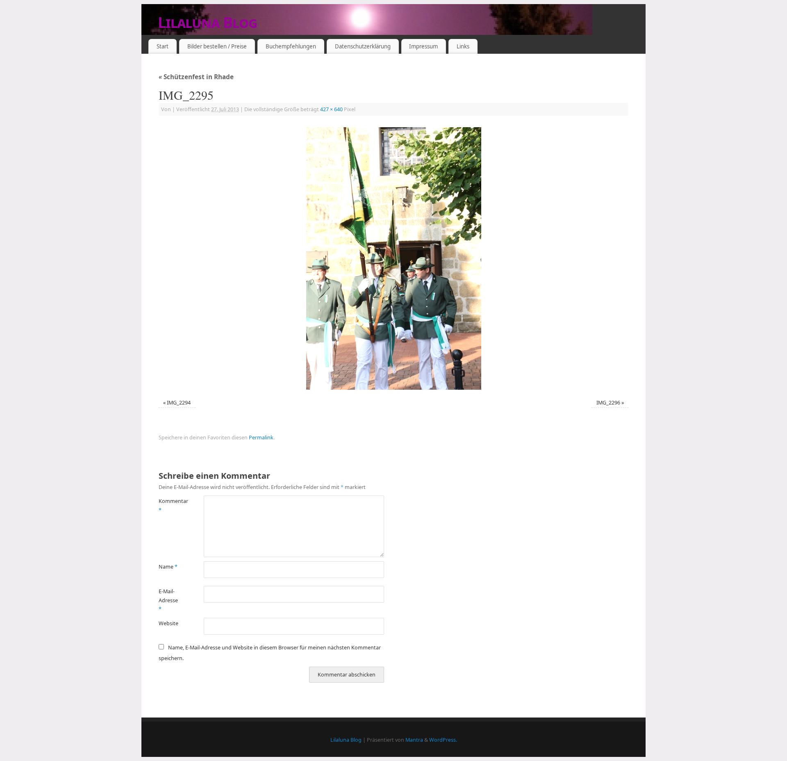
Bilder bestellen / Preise (217, 46)
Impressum (423, 46)
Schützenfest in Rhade (196, 77)
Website (168, 623)
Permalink (261, 437)
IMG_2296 (608, 402)
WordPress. (443, 739)
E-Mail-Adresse (168, 600)
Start (162, 46)
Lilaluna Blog (207, 22)
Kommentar (170, 505)
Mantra (414, 739)
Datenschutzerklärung (363, 46)
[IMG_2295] (393, 258)
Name (168, 566)
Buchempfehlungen (291, 46)
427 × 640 (331, 109)
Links (463, 46)
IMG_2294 (179, 402)
